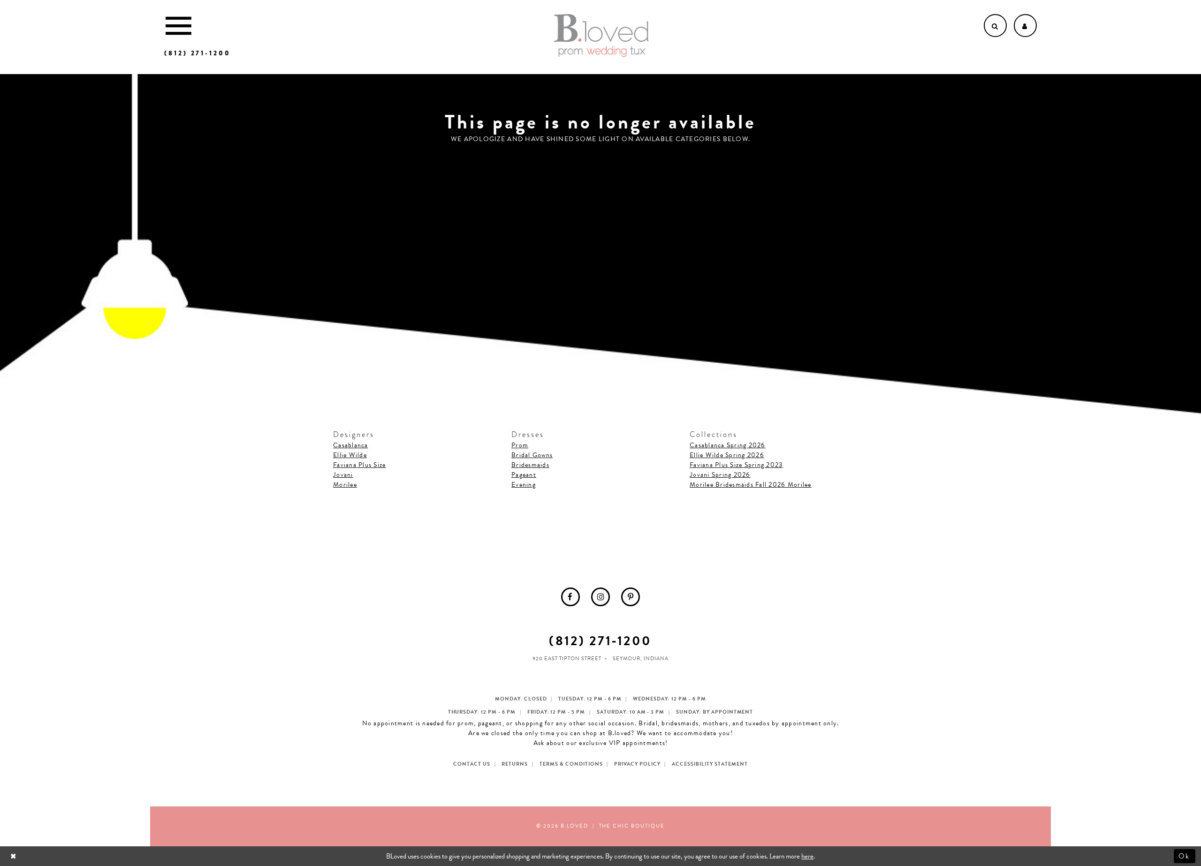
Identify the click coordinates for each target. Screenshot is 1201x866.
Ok (1184, 856)
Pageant (523, 475)
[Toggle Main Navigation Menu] (178, 25)
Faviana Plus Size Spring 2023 (736, 465)
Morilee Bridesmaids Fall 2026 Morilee (751, 484)
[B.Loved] (601, 35)
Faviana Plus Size (359, 465)
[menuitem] (570, 596)
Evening (523, 484)
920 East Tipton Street (566, 659)
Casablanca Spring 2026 (728, 445)
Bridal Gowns (532, 455)
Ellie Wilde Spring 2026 (727, 455)
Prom (519, 445)
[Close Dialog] (14, 856)
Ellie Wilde (350, 455)
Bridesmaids (530, 465)
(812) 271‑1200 (600, 640)
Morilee (345, 484)
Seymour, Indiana (641, 659)
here (807, 856)
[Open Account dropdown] (1025, 25)
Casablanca (350, 445)
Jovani (343, 475)
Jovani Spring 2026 (720, 475)
